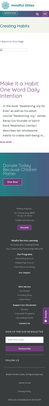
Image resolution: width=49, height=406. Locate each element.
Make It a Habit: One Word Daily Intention (20, 89)
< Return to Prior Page (12, 41)
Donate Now (10, 13)
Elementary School (24, 258)
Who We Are (24, 286)
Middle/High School (24, 262)
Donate (24, 309)
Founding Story (24, 295)
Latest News (24, 299)
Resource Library (27, 267)
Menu (46, 14)
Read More (6, 142)
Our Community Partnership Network (24, 248)
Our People (24, 291)
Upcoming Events (24, 317)
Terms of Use (24, 383)
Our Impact (24, 272)
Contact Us (24, 323)
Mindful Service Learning (24, 240)
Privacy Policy (24, 391)
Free (16, 267)
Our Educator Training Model (24, 244)
